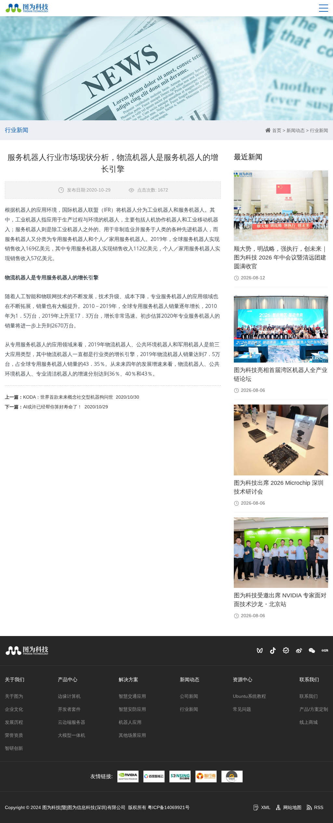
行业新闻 (319, 130)
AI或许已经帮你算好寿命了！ (52, 406)
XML (266, 807)
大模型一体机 (71, 735)
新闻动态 (295, 130)
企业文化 (14, 709)
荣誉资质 (14, 735)
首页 (276, 130)
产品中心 (67, 679)
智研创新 (14, 748)
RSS (318, 807)
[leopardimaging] (232, 776)
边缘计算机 (69, 696)
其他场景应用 (132, 735)
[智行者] (206, 776)
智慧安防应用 (132, 709)
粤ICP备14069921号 (169, 807)
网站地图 (292, 807)
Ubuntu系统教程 (249, 696)
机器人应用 (130, 722)
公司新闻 (189, 696)
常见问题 (242, 709)
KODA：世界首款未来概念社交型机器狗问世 (68, 397)
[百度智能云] (154, 776)
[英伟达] (128, 776)
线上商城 (309, 722)
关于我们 (14, 679)
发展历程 (14, 722)
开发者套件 (69, 709)
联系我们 (309, 679)
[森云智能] (180, 776)
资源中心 (242, 679)
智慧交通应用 (132, 696)
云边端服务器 (71, 722)
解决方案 (128, 679)
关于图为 (14, 696)
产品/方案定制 (314, 709)
